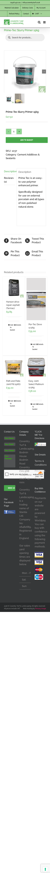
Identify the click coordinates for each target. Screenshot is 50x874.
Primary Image (40, 609)
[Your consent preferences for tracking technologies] (45, 869)
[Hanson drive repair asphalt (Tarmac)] (14, 288)
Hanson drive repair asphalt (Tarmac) (13, 305)
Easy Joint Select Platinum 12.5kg (36, 384)
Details (18, 325)
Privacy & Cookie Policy (40, 474)
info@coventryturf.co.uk (31, 2)
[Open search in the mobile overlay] (25, 37)
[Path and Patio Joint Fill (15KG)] (14, 367)
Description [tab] (9, 171)
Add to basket (26, 140)
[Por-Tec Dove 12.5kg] (36, 299)
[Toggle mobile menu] (44, 22)
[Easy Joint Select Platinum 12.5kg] (36, 367)
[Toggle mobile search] (39, 22)
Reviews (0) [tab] (9, 180)
